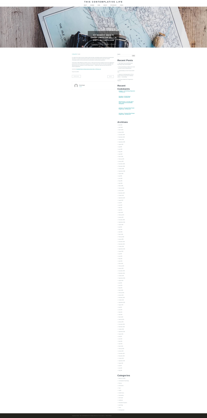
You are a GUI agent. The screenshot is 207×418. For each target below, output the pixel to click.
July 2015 (120, 253)
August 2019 (121, 144)
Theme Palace (108, 415)
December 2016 (122, 219)
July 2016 (120, 227)
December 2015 (122, 241)
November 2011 (121, 355)
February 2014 (121, 292)
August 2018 (121, 173)
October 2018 (121, 168)
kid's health (121, 397)
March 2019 (121, 156)
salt (75, 71)
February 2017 (121, 214)
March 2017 (121, 212)
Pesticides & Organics (123, 402)
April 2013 (120, 314)
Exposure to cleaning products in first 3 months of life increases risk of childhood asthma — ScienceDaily (125, 75)
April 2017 (120, 210)
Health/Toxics (121, 392)
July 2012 (120, 336)
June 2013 (120, 309)
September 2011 (122, 360)
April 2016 (120, 231)
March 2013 (121, 317)
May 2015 (120, 258)
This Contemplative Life (103, 2)
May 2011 (120, 370)
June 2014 (120, 285)
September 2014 (122, 278)
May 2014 (120, 287)
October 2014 (121, 275)
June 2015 (120, 256)
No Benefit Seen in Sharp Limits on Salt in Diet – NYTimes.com (88, 69)
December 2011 (121, 353)
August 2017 (121, 200)
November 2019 (122, 137)
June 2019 (120, 149)
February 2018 (121, 188)
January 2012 (121, 351)
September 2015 (122, 248)
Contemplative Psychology (124, 380)
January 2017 (121, 217)
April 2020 (121, 127)
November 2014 (122, 273)
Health (79, 54)
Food (119, 388)
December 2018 (122, 163)
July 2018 (120, 176)
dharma (92, 5)
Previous (76, 76)
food (99, 5)
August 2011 (121, 363)
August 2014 (121, 280)
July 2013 (120, 307)
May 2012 (120, 341)
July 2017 (120, 202)
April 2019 (120, 154)
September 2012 (122, 331)
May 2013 (120, 312)
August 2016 (121, 224)
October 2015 (121, 246)
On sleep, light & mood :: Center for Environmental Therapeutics (126, 102)
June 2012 (120, 338)
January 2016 (121, 239)
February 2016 (121, 236)
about (85, 5)
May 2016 (120, 229)
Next (110, 76)
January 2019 (121, 161)
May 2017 (120, 207)
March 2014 (121, 290)
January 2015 (121, 268)
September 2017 (122, 197)
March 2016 (121, 234)
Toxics (120, 407)
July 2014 (120, 282)
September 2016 (122, 222)
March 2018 (121, 185)
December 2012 (122, 324)
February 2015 (121, 265)
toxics (121, 5)
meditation (121, 400)
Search (118, 54)
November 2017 (122, 193)
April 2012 (120, 343)
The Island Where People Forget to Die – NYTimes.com (126, 108)
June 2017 (120, 205)
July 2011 (120, 365)
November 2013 (122, 297)
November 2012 (122, 326)
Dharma (120, 383)
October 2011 (121, 358)
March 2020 (121, 129)
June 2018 (120, 178)
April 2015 (120, 261)
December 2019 (122, 134)
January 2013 (121, 321)
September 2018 (122, 171)
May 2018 (120, 180)
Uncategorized (121, 409)
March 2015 (121, 263)
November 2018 (122, 166)
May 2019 (120, 151)
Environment (121, 385)
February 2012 (121, 348)
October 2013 (121, 299)
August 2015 (121, 251)
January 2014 (121, 295)
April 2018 (120, 183)
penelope (82, 85)
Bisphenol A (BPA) (122, 378)
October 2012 (121, 329)
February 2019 (121, 158)
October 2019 (121, 139)
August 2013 (121, 304)
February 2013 (121, 319)
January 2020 (121, 132)
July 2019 (120, 146)
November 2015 (122, 244)
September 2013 (122, 302)
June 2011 (120, 368)
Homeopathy (121, 395)
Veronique (121, 96)
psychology (113, 5)
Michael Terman (122, 101)
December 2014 (122, 270)
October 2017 (121, 195)
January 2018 (121, 190)
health (105, 5)
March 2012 (121, 346)
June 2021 (120, 124)
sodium (77, 71)
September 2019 (122, 141)
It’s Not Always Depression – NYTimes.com (127, 91)
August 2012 (121, 334)
